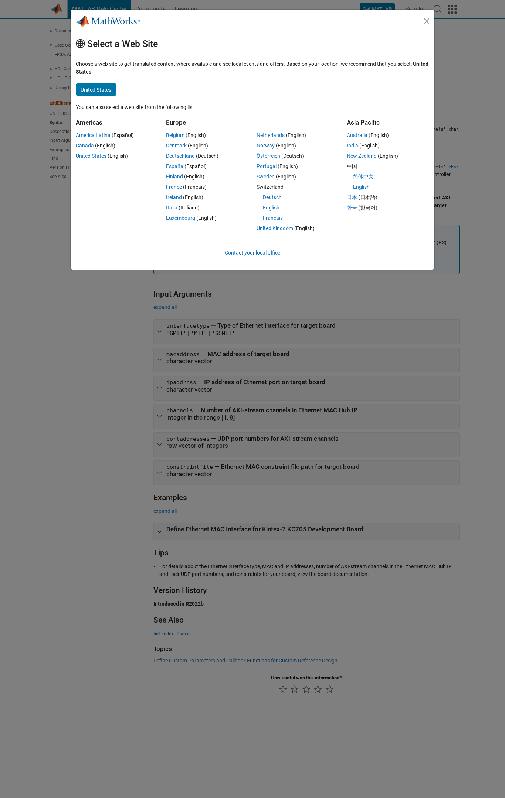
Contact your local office (252, 253)
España (174, 166)
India (352, 146)
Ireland (174, 197)
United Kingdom (275, 228)
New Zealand (362, 156)
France (174, 187)
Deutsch (272, 197)
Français (273, 218)
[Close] (426, 21)
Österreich (268, 156)
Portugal (267, 166)
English (271, 208)
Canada (85, 146)
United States (91, 156)
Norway (266, 146)
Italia (171, 208)
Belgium (175, 135)
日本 (352, 197)
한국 (352, 208)
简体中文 (363, 177)
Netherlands (271, 135)
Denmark (176, 146)
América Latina (93, 135)
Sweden (266, 177)
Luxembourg (180, 218)
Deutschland (180, 156)
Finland (174, 177)
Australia (357, 135)
